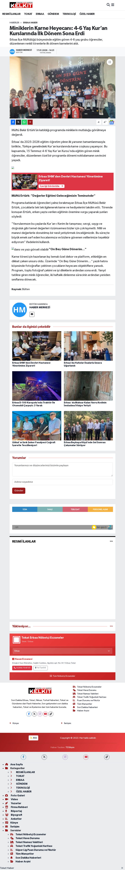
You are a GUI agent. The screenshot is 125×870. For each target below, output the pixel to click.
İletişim (67, 723)
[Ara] (108, 5)
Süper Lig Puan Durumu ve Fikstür (36, 850)
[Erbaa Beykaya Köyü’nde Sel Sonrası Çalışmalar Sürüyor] (88, 425)
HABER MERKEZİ (39, 307)
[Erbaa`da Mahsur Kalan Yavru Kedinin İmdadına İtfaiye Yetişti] (88, 385)
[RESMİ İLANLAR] (111, 541)
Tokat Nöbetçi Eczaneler (89, 687)
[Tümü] (111, 626)
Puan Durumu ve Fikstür (88, 700)
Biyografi (16, 815)
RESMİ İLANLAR (11, 14)
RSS (35, 738)
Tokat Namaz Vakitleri (87, 694)
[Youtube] (45, 713)
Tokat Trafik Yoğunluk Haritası (91, 697)
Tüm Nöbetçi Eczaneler (64, 676)
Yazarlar (15, 803)
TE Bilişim (70, 747)
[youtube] (86, 757)
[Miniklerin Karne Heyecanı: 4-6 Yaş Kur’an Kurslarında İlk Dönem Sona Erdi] (63, 87)
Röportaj (16, 811)
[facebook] (23, 757)
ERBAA (40, 14)
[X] (34, 713)
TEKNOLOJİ (69, 14)
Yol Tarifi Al (41, 668)
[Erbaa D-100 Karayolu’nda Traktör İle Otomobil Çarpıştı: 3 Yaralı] (36, 385)
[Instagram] (39, 713)
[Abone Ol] (111, 122)
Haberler (14, 23)
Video (14, 799)
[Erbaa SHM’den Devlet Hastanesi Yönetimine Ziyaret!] (36, 346)
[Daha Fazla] (30, 122)
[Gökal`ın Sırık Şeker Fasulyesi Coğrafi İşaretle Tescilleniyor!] (36, 425)
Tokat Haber (7, 868)
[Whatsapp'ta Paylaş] (24, 122)
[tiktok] (106, 757)
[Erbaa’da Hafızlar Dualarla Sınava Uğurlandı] (88, 346)
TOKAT (28, 14)
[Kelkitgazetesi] (21, 5)
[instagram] (65, 757)
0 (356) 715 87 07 (23, 668)
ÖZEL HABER (87, 14)
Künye (16, 723)
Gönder (18, 490)
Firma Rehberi (19, 807)
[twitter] (44, 757)
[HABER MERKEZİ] (19, 309)
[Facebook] (28, 713)
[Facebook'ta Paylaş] (13, 122)
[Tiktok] (50, 713)
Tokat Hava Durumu (86, 690)
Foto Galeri (17, 795)
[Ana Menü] (112, 5)
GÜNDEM (53, 14)
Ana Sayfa (16, 764)
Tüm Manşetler (84, 704)
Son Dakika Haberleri (87, 707)
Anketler (16, 819)
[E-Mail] (31, 314)
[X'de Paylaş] (18, 122)
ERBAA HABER (30, 23)
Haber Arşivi (83, 710)
